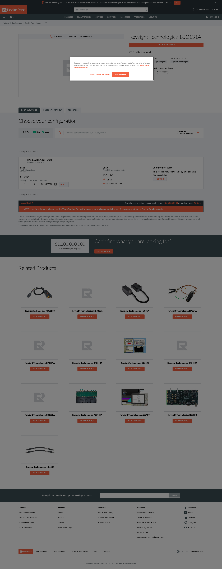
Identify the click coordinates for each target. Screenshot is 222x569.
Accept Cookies (120, 74)
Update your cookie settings (100, 74)
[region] (112, 68)
